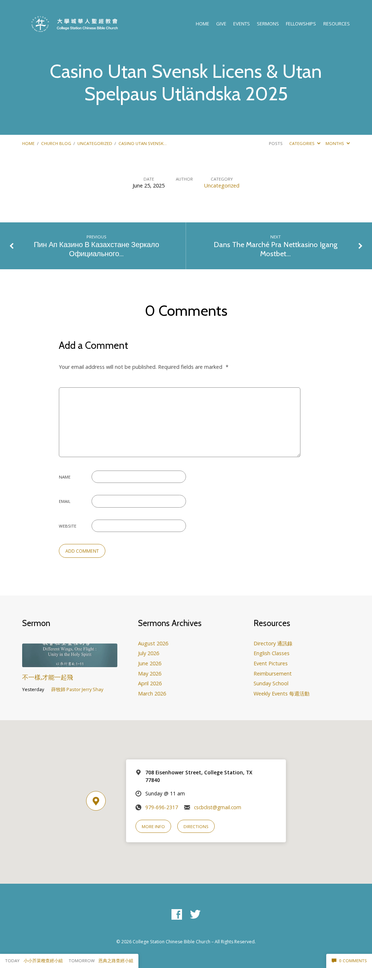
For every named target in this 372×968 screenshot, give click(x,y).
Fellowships (301, 23)
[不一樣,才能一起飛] (69, 662)
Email (64, 501)
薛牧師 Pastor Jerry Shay (77, 689)
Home (202, 23)
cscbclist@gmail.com (217, 807)
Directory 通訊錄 (273, 643)
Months (335, 143)
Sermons (268, 23)
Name (64, 477)
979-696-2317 (161, 807)
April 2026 (150, 683)
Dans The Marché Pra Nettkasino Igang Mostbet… (275, 249)
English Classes (272, 653)
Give (221, 23)
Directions (196, 826)
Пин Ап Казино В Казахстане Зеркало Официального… (96, 249)
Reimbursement (273, 673)
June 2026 (149, 663)
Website (67, 526)
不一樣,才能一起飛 (47, 677)
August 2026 (153, 643)
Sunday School (271, 683)
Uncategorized (94, 143)
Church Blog (56, 143)
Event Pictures (271, 663)
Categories (302, 143)
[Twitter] (195, 914)
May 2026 (149, 673)
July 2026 (148, 653)
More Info (153, 826)
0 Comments (352, 960)
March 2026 (152, 693)
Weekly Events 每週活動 (282, 693)
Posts (276, 143)
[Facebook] (176, 914)
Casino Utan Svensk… (142, 143)
